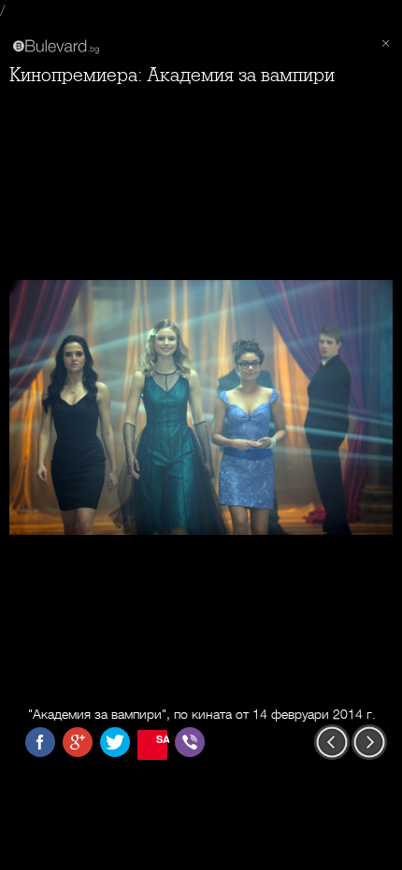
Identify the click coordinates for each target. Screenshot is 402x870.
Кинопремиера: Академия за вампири (172, 75)
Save (161, 739)
